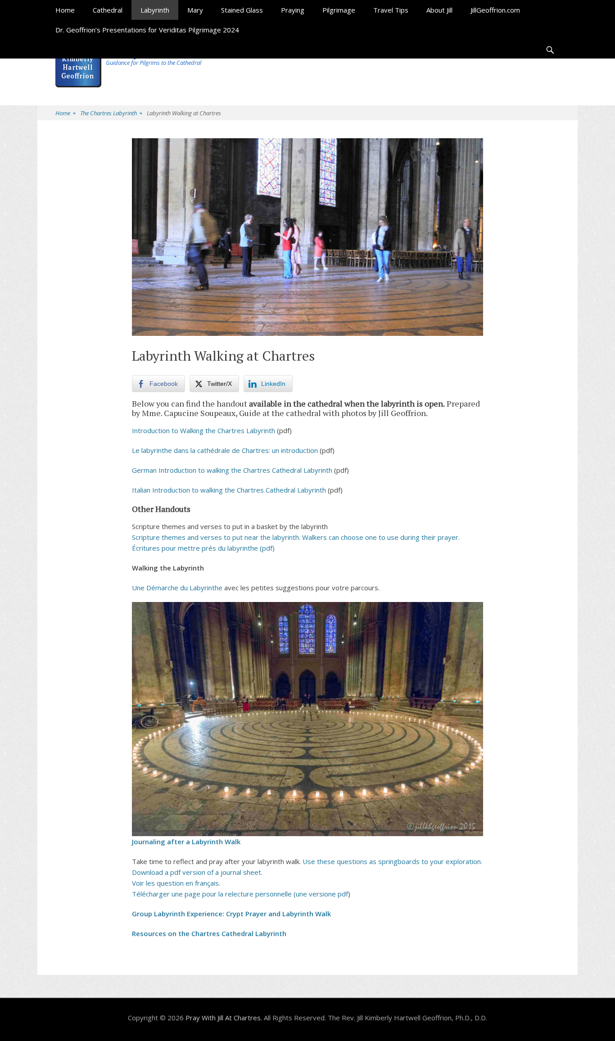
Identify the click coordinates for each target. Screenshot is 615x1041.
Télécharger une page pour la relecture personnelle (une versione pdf (240, 893)
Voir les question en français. (176, 882)
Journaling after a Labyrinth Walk (186, 841)
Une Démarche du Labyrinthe (177, 587)
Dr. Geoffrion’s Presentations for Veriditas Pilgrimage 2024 (147, 29)
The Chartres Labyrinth (111, 113)
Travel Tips (390, 9)
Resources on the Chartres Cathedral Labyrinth (209, 933)
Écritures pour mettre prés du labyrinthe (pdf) (203, 547)
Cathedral (107, 9)
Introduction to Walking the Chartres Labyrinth (203, 430)
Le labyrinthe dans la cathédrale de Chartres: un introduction (225, 450)
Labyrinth (154, 9)
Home (65, 9)
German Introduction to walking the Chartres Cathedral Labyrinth (232, 470)
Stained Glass (242, 9)
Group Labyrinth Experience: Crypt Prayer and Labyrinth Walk (231, 913)
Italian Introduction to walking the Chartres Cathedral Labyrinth (229, 489)
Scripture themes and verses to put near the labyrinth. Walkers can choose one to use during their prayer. (296, 537)
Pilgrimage (338, 9)
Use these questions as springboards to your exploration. (392, 861)
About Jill (439, 9)
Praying (292, 9)
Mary (195, 9)
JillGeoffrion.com (495, 9)
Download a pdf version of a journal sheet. (197, 872)
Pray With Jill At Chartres (223, 1017)
